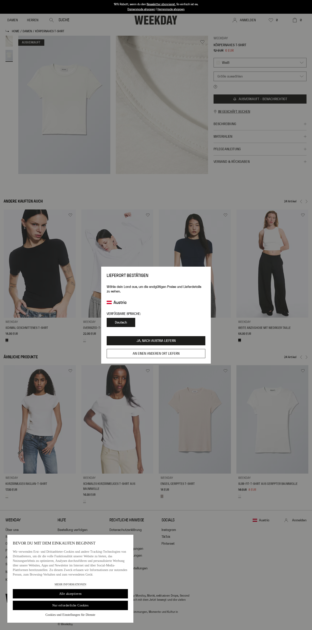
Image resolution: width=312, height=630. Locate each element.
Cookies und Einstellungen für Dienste (70, 615)
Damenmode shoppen (141, 9)
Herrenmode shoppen (171, 9)
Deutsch (121, 322)
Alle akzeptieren (70, 593)
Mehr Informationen (70, 584)
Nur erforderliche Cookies (70, 605)
